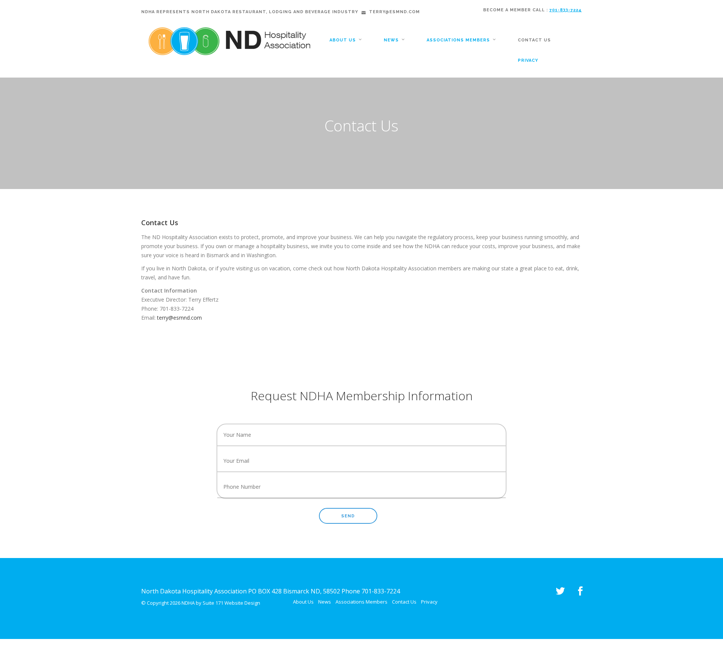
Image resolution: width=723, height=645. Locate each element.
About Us (342, 40)
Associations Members (458, 40)
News (391, 40)
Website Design (242, 602)
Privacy (528, 60)
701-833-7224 (565, 10)
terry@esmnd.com (179, 317)
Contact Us (534, 40)
